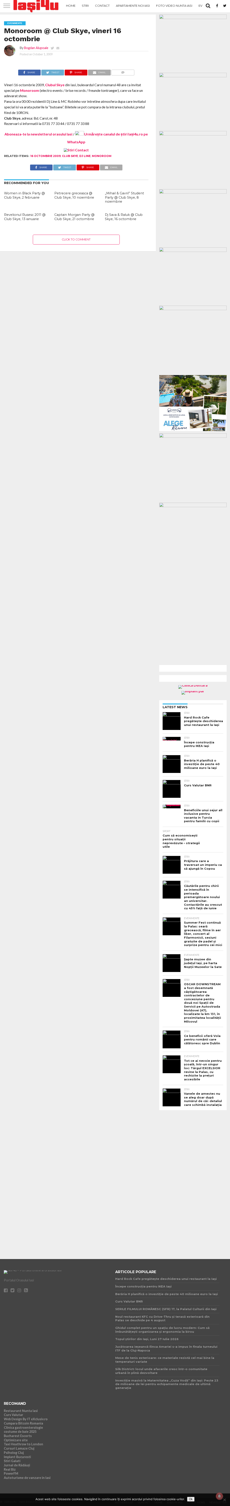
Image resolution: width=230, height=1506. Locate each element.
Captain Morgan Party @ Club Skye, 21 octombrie (74, 217)
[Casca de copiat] (193, 76)
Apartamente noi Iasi (133, 5)
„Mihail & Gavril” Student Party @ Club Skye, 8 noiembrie (124, 197)
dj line (85, 156)
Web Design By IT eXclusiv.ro (26, 1419)
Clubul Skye (54, 85)
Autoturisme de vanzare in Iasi (27, 1478)
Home (70, 5)
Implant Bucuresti (17, 1457)
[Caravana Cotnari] (76, 150)
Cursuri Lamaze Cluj (19, 1448)
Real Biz (10, 1469)
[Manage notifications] (219, 1496)
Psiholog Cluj (14, 1453)
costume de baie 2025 (20, 1431)
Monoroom (29, 90)
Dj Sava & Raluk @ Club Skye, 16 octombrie (124, 217)
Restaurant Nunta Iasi (21, 1411)
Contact (102, 5)
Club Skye (70, 156)
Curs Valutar (13, 1415)
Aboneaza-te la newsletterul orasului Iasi (38, 134)
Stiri (85, 5)
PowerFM (11, 1473)
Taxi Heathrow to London (23, 1444)
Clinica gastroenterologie (23, 1427)
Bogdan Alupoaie (36, 48)
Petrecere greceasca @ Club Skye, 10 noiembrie (74, 195)
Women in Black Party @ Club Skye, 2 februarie (24, 195)
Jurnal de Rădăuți (17, 1465)
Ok (191, 1499)
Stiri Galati (12, 1461)
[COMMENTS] (123, 71)
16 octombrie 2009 (45, 156)
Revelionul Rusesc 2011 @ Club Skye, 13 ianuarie (25, 217)
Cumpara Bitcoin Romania (23, 1423)
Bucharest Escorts (18, 1436)
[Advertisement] (193, 1180)
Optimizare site (16, 1440)
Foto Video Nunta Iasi (174, 5)
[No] (224, 1499)
